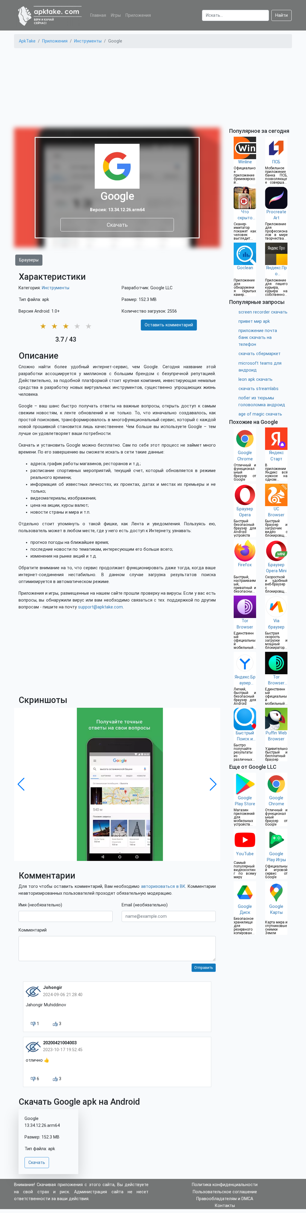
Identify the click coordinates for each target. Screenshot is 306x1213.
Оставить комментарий (169, 325)
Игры (116, 15)
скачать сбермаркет (259, 353)
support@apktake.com (100, 607)
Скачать (117, 224)
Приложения (138, 15)
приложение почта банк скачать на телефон (257, 337)
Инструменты (55, 287)
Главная (98, 15)
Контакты (225, 1205)
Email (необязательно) (145, 905)
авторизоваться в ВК (163, 886)
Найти (281, 15)
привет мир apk (254, 321)
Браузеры (29, 260)
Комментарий (33, 930)
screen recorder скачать (262, 312)
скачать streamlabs (258, 388)
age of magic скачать (260, 414)
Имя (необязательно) (40, 905)
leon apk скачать (255, 379)
